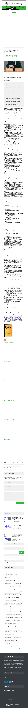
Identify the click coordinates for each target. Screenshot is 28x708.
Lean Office (18, 614)
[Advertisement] (14, 30)
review (18, 318)
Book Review (7, 577)
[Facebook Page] (14, 390)
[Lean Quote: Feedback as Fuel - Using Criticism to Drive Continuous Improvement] (7, 537)
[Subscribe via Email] (14, 351)
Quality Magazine (8, 634)
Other (6, 626)
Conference (17, 583)
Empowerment (7, 591)
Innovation (15, 600)
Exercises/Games (8, 594)
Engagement (16, 591)
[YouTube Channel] (14, 429)
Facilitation (17, 594)
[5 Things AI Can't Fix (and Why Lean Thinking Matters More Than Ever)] (7, 520)
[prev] (9, 518)
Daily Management (15, 586)
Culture (6, 586)
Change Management (9, 580)
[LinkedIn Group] (14, 370)
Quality (17, 631)
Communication (8, 583)
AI (12, 521)
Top (21, 696)
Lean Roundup (7, 620)
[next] (9, 539)
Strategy (6, 643)
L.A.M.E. (18, 603)
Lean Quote (18, 539)
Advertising (17, 704)
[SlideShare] (14, 448)
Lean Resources (17, 617)
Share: (5, 462)
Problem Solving (8, 628)
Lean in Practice (15, 611)
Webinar (15, 648)
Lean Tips (13, 528)
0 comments (14, 56)
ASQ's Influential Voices (9, 574)
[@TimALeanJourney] (14, 409)
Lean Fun (6, 611)
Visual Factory (7, 648)
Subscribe (11, 704)
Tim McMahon (10, 55)
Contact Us (8, 705)
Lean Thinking (17, 620)
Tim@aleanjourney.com (9, 690)
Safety (17, 637)
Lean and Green (17, 606)
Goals (6, 597)
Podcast (12, 626)
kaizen (6, 603)
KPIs (12, 603)
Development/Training (9, 589)
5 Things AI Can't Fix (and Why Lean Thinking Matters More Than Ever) (17, 518)
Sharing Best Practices (9, 640)
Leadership (9, 467)
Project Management (9, 631)
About (7, 704)
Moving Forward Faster (16, 317)
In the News (7, 600)
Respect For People (8, 637)
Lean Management (17, 467)
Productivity (17, 628)
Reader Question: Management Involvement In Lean (12, 51)
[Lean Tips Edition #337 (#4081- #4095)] (7, 528)
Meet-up (14, 623)
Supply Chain (14, 643)
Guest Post (13, 597)
